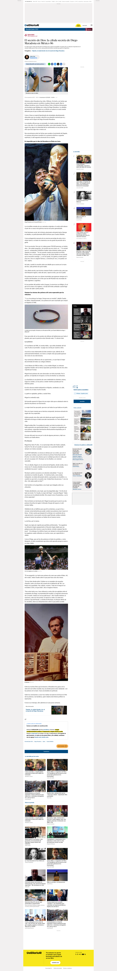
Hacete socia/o (78, 26)
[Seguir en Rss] (85, 954)
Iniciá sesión (85, 25)
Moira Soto (49, 797)
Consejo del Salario (48, 1)
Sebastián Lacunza (28, 776)
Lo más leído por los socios (32, 756)
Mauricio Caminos (50, 824)
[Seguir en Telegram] (79, 954)
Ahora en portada (29, 802)
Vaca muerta (72, 1)
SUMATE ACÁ (55, 962)
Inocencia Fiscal (80, 1)
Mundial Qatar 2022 (32, 29)
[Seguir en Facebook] (77, 954)
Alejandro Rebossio (51, 843)
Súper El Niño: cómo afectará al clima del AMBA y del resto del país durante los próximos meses (77, 437)
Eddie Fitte (32, 56)
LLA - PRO (76, 1)
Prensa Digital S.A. (48, 968)
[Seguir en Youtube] (83, 954)
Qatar (44, 741)
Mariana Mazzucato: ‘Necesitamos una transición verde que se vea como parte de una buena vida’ (77, 429)
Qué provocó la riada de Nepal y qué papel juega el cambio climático (77, 421)
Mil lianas (90, 1)
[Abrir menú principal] (91, 25)
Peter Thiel (43, 1)
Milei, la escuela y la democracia (56, 882)
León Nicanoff (28, 799)
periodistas (46, 729)
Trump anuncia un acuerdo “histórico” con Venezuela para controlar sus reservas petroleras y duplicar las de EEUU (56, 904)
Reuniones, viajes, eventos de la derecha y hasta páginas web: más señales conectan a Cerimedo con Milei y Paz (56, 820)
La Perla (56, 1)
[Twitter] (58, 64)
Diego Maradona (37, 741)
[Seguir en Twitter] (76, 954)
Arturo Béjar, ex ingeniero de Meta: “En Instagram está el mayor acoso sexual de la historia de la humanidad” (56, 774)
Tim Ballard (53, 1)
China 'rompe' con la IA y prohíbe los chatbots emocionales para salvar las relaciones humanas (83, 234)
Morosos (39, 1)
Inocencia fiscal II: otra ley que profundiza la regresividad (33, 902)
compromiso (34, 733)
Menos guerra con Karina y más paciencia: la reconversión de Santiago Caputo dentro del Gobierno (34, 841)
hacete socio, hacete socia (41, 737)
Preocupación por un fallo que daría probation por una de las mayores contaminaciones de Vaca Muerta (77, 414)
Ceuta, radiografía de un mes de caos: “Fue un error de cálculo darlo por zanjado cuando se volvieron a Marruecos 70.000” (35, 924)
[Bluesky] (55, 64)
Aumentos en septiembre (66, 1)
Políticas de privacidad (58, 968)
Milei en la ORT (35, 1)
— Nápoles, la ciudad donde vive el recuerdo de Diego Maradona (44, 51)
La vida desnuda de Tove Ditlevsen (34, 861)
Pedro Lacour (28, 845)
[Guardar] (64, 64)
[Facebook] (52, 64)
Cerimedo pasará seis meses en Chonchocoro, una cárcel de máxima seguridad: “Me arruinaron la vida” (35, 883)
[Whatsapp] (49, 64)
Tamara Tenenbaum (29, 862)
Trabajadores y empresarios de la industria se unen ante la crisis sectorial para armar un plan (56, 840)
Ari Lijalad (59, 1)
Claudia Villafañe (50, 741)
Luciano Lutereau (86, 1)
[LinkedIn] (61, 64)
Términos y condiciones (67, 968)
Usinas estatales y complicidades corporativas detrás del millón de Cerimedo (34, 773)
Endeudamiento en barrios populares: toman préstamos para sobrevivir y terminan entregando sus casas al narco (34, 795)
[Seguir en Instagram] (80, 954)
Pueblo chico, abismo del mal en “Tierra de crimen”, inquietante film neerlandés (57, 794)
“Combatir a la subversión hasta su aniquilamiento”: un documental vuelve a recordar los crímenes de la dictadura (77, 320)
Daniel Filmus (49, 883)
